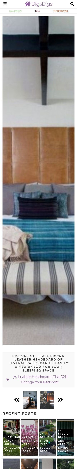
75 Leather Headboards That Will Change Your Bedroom (40, 379)
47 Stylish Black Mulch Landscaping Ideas (14, 444)
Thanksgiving (60, 11)
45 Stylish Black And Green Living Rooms (64, 441)
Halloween (15, 11)
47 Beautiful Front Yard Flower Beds (48, 442)
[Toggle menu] (5, 4)
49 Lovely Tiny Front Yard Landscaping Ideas (32, 444)
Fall (37, 11)
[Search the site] (72, 4)
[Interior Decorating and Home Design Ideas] (38, 6)
